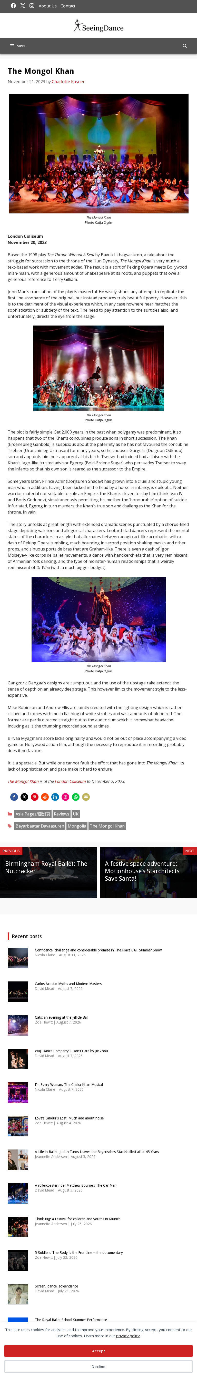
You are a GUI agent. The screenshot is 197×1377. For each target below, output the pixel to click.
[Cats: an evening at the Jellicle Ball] (18, 1032)
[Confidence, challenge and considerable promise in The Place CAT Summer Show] (18, 965)
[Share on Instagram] (65, 797)
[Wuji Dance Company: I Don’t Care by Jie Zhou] (18, 1066)
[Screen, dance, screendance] (18, 1301)
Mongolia (77, 826)
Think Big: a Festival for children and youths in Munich (78, 1219)
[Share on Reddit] (45, 797)
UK (75, 814)
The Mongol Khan (23, 781)
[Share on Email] (86, 797)
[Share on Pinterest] (34, 797)
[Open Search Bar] (185, 46)
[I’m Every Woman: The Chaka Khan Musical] (18, 1100)
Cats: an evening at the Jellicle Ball (61, 1017)
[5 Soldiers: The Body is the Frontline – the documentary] (18, 1268)
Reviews (61, 814)
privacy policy (128, 1335)
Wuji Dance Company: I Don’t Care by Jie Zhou (71, 1051)
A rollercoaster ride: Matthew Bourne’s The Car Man (75, 1185)
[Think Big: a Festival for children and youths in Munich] (18, 1234)
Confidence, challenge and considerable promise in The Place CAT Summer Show (98, 950)
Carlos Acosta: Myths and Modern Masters (68, 984)
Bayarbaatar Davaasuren (40, 826)
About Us (48, 6)
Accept (98, 1350)
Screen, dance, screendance (56, 1286)
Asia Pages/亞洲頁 (33, 814)
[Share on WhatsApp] (76, 797)
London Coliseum (70, 781)
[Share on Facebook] (14, 797)
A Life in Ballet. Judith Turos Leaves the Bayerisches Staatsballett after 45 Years (97, 1152)
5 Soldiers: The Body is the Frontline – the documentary (79, 1253)
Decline (98, 1366)
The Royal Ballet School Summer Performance (71, 1320)
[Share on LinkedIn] (55, 797)
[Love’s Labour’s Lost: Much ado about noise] (18, 1133)
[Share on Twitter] (24, 797)
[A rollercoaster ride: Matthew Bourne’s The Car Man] (18, 1200)
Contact (68, 6)
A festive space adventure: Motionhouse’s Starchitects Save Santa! (142, 871)
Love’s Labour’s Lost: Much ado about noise (69, 1118)
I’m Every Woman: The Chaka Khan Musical (69, 1085)
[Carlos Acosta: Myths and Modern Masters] (18, 999)
